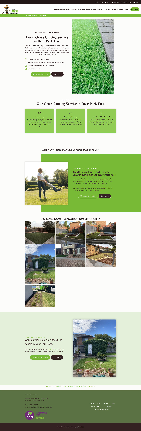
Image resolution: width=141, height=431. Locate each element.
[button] (40, 232)
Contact (135, 2)
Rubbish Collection (117, 9)
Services (106, 403)
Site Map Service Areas (102, 409)
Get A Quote (135, 9)
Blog (113, 403)
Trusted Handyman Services (87, 9)
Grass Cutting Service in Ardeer (56, 386)
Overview (70, 386)
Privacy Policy (95, 406)
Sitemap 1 (109, 406)
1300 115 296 (52, 349)
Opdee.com (81, 426)
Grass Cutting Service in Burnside (84, 386)
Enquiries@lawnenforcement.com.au (40, 407)
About (126, 9)
